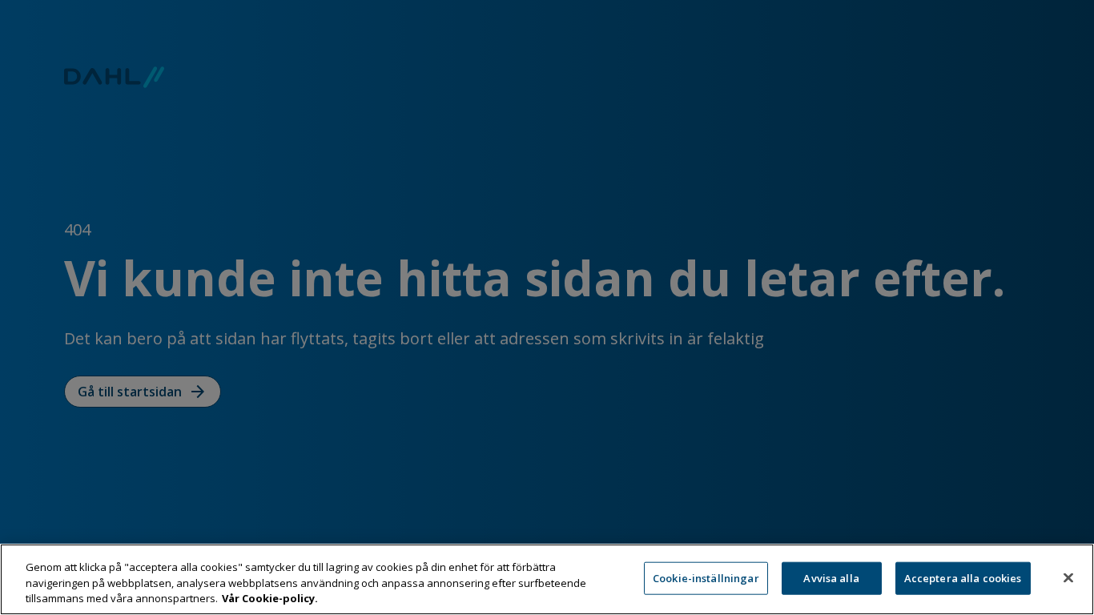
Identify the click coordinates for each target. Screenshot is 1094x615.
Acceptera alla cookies (963, 577)
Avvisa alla (831, 577)
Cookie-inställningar (706, 577)
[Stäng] (1068, 577)
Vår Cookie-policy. (270, 598)
